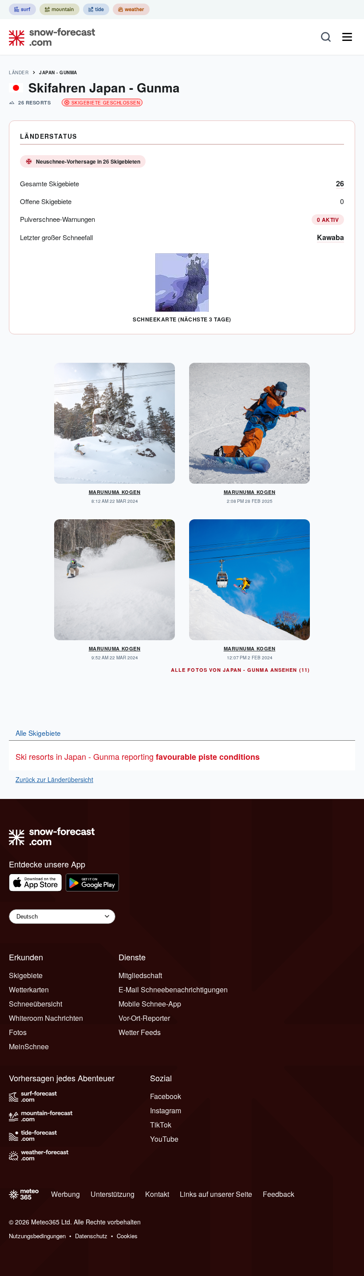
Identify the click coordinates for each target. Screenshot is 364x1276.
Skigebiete (26, 975)
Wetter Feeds (140, 1032)
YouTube (164, 1139)
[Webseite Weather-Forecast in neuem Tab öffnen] (131, 9)
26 (340, 183)
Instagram (165, 1110)
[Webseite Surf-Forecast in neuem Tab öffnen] (22, 9)
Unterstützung (113, 1194)
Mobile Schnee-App (150, 1004)
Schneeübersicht (35, 1004)
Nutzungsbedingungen (37, 1236)
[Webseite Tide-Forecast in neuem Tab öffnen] (96, 9)
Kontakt (157, 1194)
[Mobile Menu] (347, 37)
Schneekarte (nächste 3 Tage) (182, 319)
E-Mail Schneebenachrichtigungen (173, 989)
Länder (18, 72)
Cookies (127, 1236)
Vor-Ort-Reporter (144, 1018)
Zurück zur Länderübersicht (54, 779)
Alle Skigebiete (38, 733)
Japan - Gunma (58, 72)
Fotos (18, 1032)
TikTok (160, 1125)
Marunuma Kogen (115, 492)
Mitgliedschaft (140, 975)
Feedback (278, 1194)
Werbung (65, 1194)
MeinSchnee (29, 1046)
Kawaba (330, 237)
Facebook (165, 1096)
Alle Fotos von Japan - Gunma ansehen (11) (240, 669)
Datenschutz (91, 1236)
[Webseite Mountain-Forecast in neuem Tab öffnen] (59, 9)
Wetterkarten (29, 989)
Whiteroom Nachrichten (46, 1018)
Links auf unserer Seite (216, 1194)
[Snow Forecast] (49, 37)
